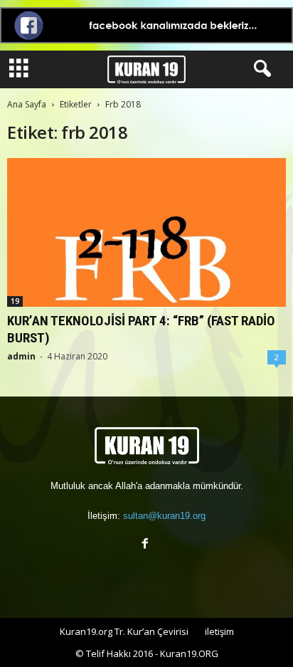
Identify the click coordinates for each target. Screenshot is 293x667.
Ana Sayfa (26, 104)
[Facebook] (147, 545)
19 (15, 301)
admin (21, 356)
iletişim (219, 631)
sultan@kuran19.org (164, 515)
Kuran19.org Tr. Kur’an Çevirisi (124, 631)
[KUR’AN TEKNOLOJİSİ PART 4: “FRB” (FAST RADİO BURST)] (146, 232)
